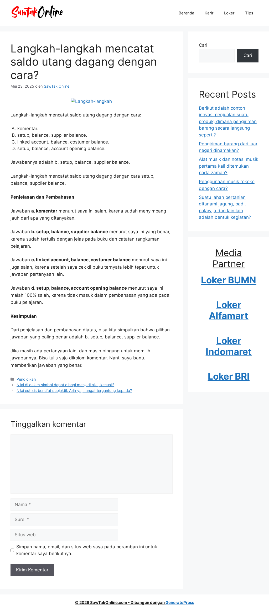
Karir (209, 12)
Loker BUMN (228, 279)
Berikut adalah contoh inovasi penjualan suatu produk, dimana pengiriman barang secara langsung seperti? (228, 121)
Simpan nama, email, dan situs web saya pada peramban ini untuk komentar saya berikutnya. (86, 550)
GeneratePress (179, 602)
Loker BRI (229, 376)
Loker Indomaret (229, 346)
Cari (203, 45)
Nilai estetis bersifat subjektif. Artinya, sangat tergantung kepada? (74, 390)
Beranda (186, 12)
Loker (229, 12)
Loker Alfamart (228, 310)
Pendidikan (26, 379)
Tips (249, 12)
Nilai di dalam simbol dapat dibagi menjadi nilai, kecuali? (65, 384)
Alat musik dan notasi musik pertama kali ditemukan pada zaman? (228, 166)
